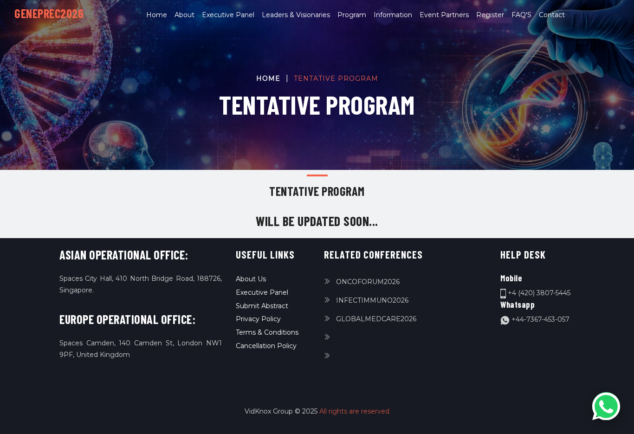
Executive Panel (228, 15)
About (184, 15)
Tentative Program (336, 78)
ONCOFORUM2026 (367, 282)
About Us (251, 279)
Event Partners (444, 15)
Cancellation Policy (266, 346)
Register (490, 15)
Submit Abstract (262, 306)
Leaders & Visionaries (296, 15)
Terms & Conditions (267, 332)
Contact (552, 15)
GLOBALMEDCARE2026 (375, 319)
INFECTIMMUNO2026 (371, 300)
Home (158, 14)
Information (393, 15)
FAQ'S (521, 15)
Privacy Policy (258, 319)
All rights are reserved (354, 411)
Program (351, 15)
